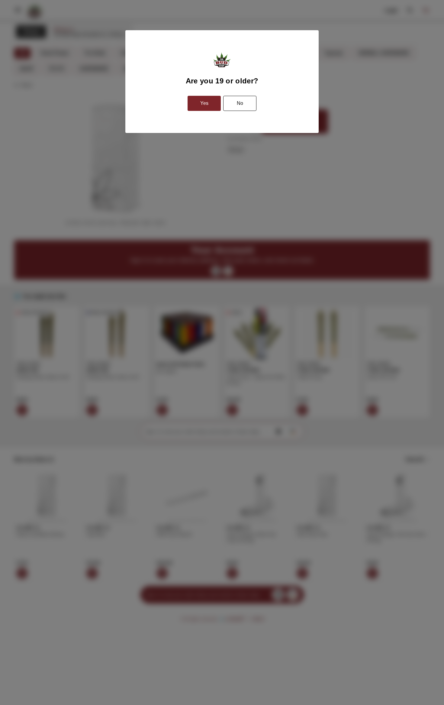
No (240, 103)
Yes (204, 103)
